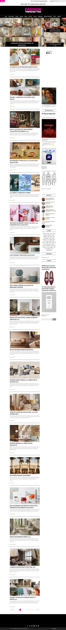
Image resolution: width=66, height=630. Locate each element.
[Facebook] (49, 53)
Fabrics (54, 239)
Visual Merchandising (48, 250)
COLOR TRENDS (11, 16)
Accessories (44, 233)
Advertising (48, 233)
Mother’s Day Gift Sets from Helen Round (23, 67)
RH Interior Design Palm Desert (20, 475)
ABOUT (54, 16)
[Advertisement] (49, 70)
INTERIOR (21, 16)
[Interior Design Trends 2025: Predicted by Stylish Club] (25, 378)
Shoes (54, 245)
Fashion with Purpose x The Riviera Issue (32, 1)
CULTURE (35, 16)
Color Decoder (45, 236)
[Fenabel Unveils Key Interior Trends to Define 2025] (25, 595)
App (50, 233)
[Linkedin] (34, 626)
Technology (51, 247)
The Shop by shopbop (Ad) (48, 114)
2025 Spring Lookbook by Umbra (20, 193)
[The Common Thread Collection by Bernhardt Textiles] (25, 283)
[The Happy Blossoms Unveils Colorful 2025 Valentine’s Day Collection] (25, 221)
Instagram (53, 106)
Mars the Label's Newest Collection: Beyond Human (15, 1)
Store (46, 247)
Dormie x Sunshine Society (50, 221)
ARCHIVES (59, 16)
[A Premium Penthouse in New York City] (25, 565)
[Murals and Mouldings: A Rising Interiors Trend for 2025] (25, 315)
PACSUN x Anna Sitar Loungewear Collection (49, 1)
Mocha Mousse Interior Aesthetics (21, 350)
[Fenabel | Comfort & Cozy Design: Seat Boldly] (25, 95)
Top (45, 248)
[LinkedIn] (47, 53)
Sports (43, 247)
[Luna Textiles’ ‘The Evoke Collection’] (25, 253)
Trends (52, 248)
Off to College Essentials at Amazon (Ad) (36, 4)
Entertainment (44, 239)
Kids (55, 242)
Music (50, 244)
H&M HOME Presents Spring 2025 (20, 537)
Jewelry (53, 242)
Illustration (47, 242)
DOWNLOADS (40, 16)
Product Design (48, 245)
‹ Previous (12, 609)
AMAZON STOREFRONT (48, 16)
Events (48, 239)
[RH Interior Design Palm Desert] (25, 473)
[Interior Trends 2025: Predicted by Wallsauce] (25, 441)
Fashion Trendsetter (47, 105)
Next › (29, 609)
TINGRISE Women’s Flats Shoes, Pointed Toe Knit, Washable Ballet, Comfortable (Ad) (49, 267)
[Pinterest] (36, 626)
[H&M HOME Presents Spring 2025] (25, 535)
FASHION (16, 16)
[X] (51, 53)
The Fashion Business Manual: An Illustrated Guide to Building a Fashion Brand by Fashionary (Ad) (48, 288)
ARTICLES (30, 16)
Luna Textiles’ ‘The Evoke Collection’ (22, 255)
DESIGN (25, 16)
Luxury (45, 244)
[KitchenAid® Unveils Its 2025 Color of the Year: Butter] (25, 158)
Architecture (53, 233)
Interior (50, 242)
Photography (43, 245)
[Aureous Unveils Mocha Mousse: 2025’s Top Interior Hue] (25, 410)
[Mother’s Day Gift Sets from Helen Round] (25, 65)
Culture (51, 236)
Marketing (47, 244)
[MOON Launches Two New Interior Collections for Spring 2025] (25, 127)
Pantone (53, 244)
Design (54, 236)
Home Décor (43, 242)
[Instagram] (38, 626)
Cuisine (48, 236)
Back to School (24, 4)
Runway (52, 245)
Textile (54, 247)
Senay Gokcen (48, 106)
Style (48, 247)
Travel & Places (48, 248)
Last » (32, 609)
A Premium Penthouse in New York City (22, 567)
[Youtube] (31, 626)
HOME (6, 16)
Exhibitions (51, 239)
